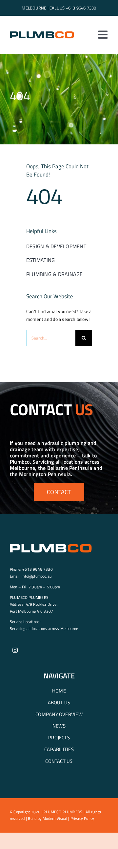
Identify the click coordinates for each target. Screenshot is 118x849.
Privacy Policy (82, 818)
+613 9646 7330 (81, 8)
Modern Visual (55, 818)
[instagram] (15, 650)
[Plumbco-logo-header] (42, 32)
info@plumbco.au (36, 576)
